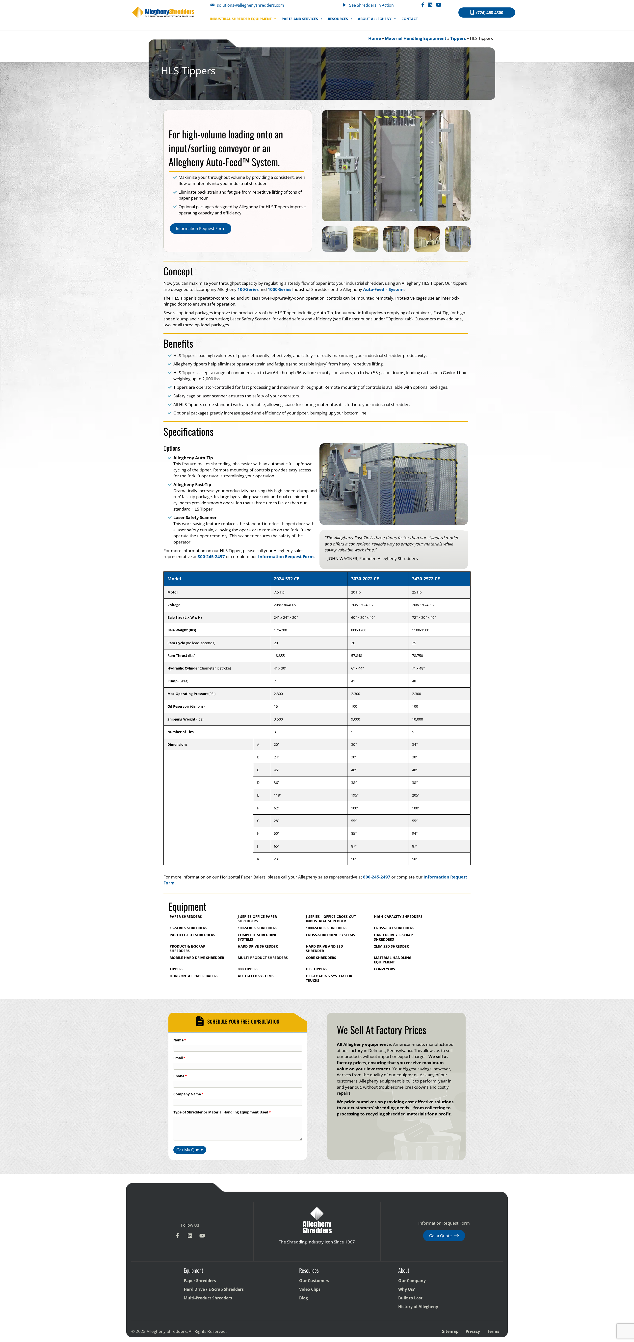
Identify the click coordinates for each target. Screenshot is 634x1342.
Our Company (412, 1281)
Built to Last (410, 1298)
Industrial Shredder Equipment (241, 18)
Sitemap (450, 1331)
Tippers (458, 38)
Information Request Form (286, 556)
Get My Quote (189, 1150)
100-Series (248, 289)
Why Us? (406, 1289)
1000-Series (279, 289)
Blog (303, 1298)
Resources (338, 18)
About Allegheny (375, 18)
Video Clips (309, 1289)
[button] (178, 1236)
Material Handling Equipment (415, 38)
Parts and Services (300, 18)
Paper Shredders (200, 1281)
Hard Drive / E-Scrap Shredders (214, 1289)
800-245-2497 (211, 556)
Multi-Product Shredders (208, 1298)
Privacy (473, 1331)
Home (374, 38)
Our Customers (314, 1281)
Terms (493, 1331)
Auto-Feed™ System (383, 289)
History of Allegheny (418, 1307)
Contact (409, 18)
